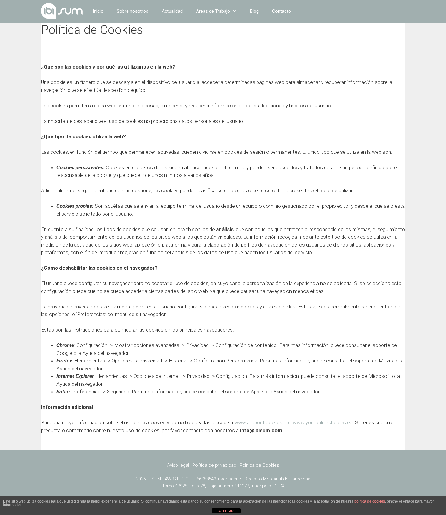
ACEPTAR (226, 511)
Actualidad (172, 11)
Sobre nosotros (132, 11)
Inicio (98, 11)
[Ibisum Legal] (62, 11)
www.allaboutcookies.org (262, 422)
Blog (254, 11)
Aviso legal (178, 465)
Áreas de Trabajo (213, 11)
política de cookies (369, 501)
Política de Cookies (259, 465)
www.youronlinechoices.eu (323, 422)
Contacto (281, 11)
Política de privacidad (214, 465)
